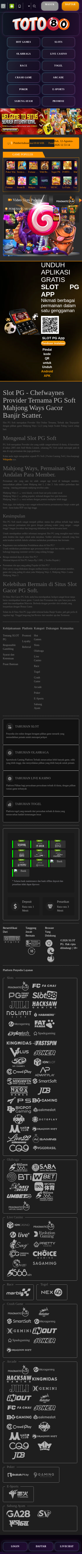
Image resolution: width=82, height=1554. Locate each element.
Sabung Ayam (23, 101)
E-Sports (58, 89)
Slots (59, 42)
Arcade (58, 77)
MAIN (11, 165)
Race (23, 65)
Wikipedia (7, 459)
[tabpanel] (41, 121)
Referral (26, 647)
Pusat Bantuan (10, 664)
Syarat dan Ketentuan (8, 656)
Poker (23, 89)
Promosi (58, 101)
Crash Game (23, 77)
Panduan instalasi (53, 343)
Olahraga (23, 53)
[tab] (66, 200)
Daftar (70, 4)
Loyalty (26, 641)
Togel (58, 65)
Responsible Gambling (9, 647)
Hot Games (23, 42)
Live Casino (58, 53)
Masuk (49, 4)
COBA (56, 206)
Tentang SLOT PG (11, 637)
